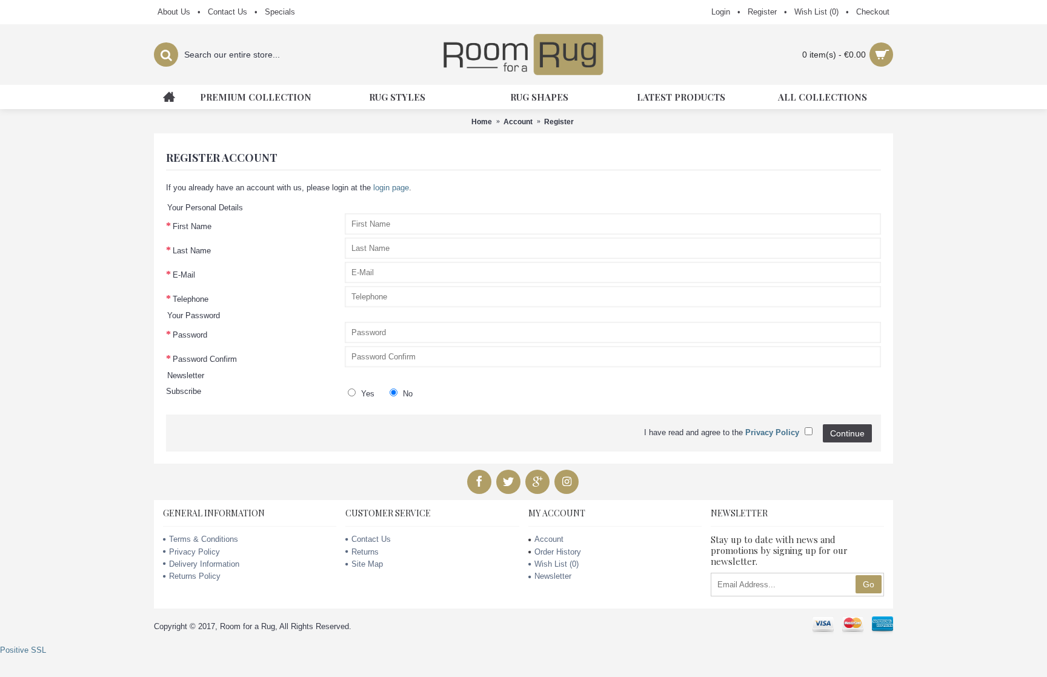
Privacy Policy (194, 551)
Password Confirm (205, 359)
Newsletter (552, 576)
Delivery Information (204, 564)
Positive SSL (23, 650)
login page (391, 187)
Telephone (190, 299)
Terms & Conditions (203, 539)
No (407, 393)
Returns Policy (195, 576)
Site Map (367, 564)
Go (868, 584)
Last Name (192, 250)
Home (481, 122)
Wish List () (556, 564)
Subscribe (183, 391)
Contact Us (371, 539)
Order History (557, 551)
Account (518, 122)
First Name (192, 226)
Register (559, 122)
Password (190, 334)
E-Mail (184, 274)
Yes (366, 393)
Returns (365, 551)
